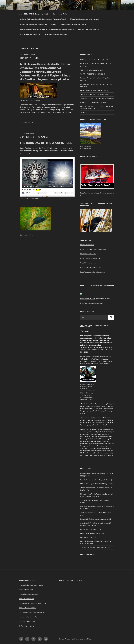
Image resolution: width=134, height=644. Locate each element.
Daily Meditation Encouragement (56, 34)
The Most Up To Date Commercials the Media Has (97, 98)
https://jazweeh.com (87, 245)
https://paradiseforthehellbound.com (92, 272)
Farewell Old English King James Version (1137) (95, 519)
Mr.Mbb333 (52, 148)
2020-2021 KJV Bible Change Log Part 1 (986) (95, 547)
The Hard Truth (29, 57)
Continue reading (26, 122)
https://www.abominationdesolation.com (32, 603)
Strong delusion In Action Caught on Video (94, 94)
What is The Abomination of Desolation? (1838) (96, 480)
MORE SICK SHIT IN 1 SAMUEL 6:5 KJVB (94, 60)
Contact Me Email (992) (88, 537)
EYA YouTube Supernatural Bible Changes (84, 19)
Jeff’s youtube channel (26, 626)
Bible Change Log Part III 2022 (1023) (92, 533)
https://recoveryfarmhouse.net (90, 267)
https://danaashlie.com (88, 254)
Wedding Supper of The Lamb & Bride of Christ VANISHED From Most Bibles (45, 29)
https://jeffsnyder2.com (27, 621)
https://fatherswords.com (88, 263)
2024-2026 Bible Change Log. (30, 34)
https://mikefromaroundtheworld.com (93, 249)
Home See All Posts (60, 14)
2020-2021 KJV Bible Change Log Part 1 (33, 14)
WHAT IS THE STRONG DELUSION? (92, 74)
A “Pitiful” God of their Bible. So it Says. (93, 102)
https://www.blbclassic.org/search (91, 303)
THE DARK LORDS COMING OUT (91, 70)
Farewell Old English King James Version (33, 24)
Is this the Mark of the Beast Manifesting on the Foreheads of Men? (42, 19)
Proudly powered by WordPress (80, 639)
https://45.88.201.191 (87, 298)
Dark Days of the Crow (33, 136)
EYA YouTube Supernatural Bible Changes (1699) (96, 484)
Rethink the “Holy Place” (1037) (90, 529)
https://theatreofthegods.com (90, 258)
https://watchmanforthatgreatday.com (32, 612)
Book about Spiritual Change (87, 29)
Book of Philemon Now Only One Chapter (94, 90)
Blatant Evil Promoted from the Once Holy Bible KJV (69, 24)
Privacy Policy (64, 639)
